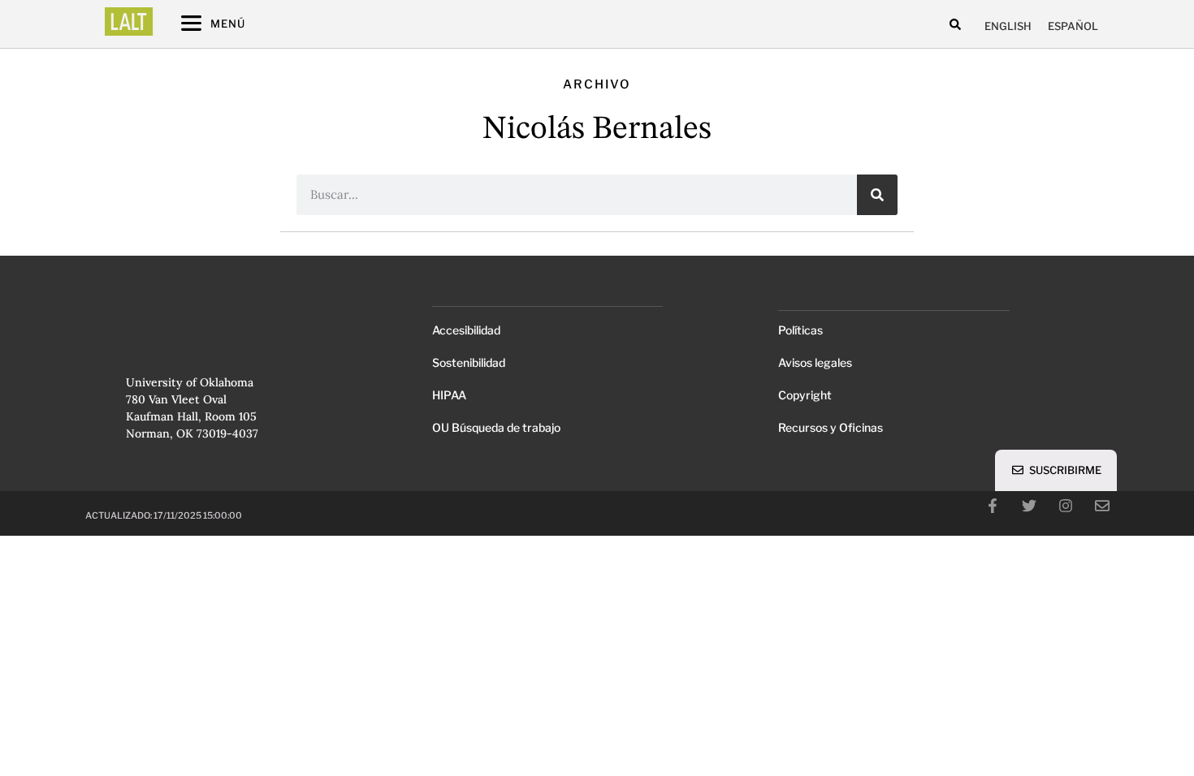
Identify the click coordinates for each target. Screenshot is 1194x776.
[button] (955, 24)
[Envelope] (1102, 505)
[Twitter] (1029, 505)
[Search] (877, 195)
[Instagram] (1065, 505)
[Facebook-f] (992, 505)
